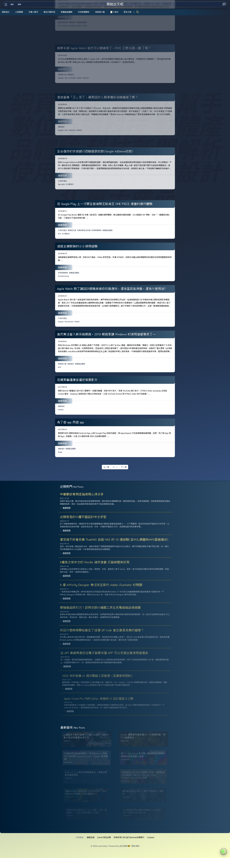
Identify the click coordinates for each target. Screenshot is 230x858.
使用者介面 (100, 12)
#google (72, 25)
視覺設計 (70, 364)
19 (114, 467)
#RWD (78, 25)
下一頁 (124, 467)
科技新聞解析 (83, 12)
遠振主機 (90, 837)
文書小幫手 (33, 12)
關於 (12, 4)
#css (60, 25)
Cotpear (150, 837)
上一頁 (106, 467)
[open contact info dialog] (224, 4)
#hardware (69, 321)
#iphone (72, 130)
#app (60, 452)
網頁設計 (6, 12)
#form (65, 25)
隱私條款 (135, 846)
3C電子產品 (62, 181)
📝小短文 (114, 12)
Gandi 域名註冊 (104, 837)
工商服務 (19, 12)
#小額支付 (70, 184)
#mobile (72, 78)
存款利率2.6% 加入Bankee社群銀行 (129, 837)
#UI (59, 234)
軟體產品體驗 (66, 12)
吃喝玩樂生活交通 (83, 230)
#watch (86, 78)
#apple (61, 78)
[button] (223, 851)
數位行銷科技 (49, 12)
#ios (66, 78)
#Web (84, 25)
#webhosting (63, 276)
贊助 (19, 4)
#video (61, 409)
